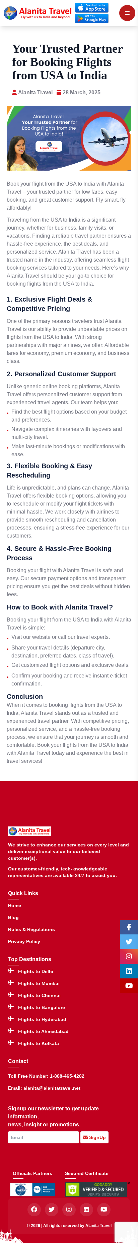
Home (14, 905)
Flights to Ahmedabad (43, 1031)
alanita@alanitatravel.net (51, 1088)
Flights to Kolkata (38, 1043)
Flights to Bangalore (41, 1007)
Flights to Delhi (35, 971)
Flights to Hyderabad (42, 1019)
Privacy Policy (24, 941)
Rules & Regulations (31, 929)
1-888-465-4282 (67, 1076)
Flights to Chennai (39, 995)
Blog (13, 917)
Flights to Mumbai (39, 983)
